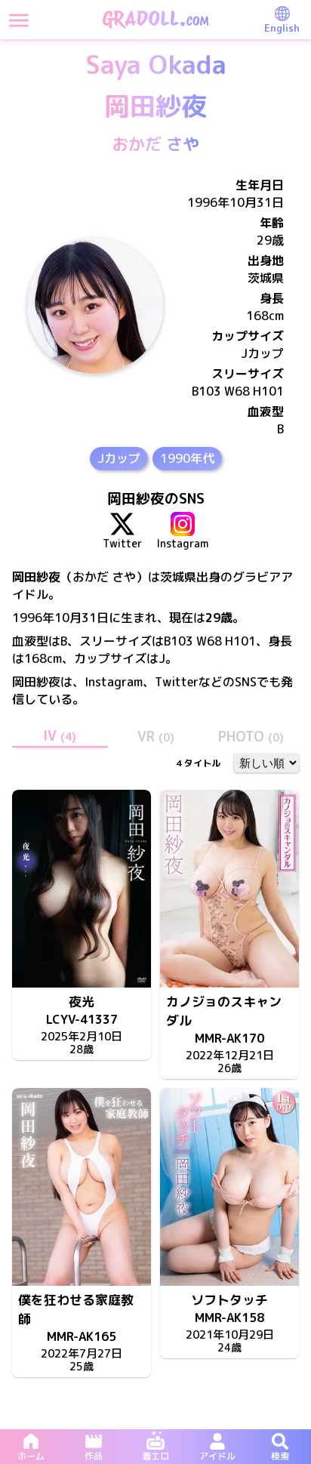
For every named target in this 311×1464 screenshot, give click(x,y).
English (282, 28)
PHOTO (251, 736)
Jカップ (118, 458)
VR (155, 736)
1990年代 (187, 458)
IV (59, 735)
